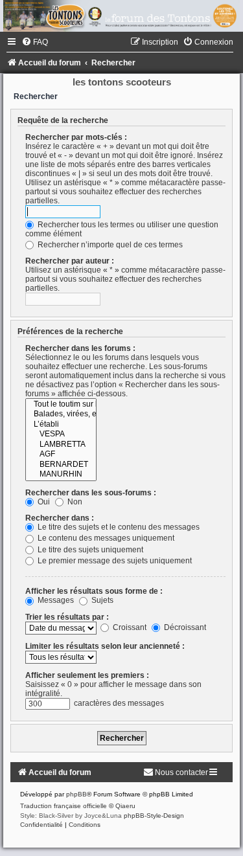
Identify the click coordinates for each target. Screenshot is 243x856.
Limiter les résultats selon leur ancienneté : (105, 646)
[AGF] (61, 454)
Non (73, 501)
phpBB (76, 794)
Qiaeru (125, 805)
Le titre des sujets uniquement (89, 549)
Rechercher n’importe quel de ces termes (109, 244)
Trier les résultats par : (67, 617)
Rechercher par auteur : (69, 260)
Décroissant (184, 627)
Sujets (101, 600)
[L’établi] (61, 425)
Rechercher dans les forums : (80, 348)
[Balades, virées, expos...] (61, 414)
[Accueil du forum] (121, 16)
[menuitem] (34, 42)
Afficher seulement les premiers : (87, 675)
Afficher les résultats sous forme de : (94, 591)
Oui (43, 501)
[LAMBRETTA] (61, 445)
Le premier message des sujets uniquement (114, 560)
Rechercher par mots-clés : (76, 137)
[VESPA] (61, 434)
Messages (55, 600)
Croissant (128, 627)
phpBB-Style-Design (154, 815)
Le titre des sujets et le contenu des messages (118, 527)
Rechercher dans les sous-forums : (90, 492)
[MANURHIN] (61, 474)
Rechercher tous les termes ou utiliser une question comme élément (121, 229)
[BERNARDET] (61, 465)
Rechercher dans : (59, 518)
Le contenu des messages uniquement (105, 538)
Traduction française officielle (63, 805)
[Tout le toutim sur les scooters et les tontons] (61, 405)
